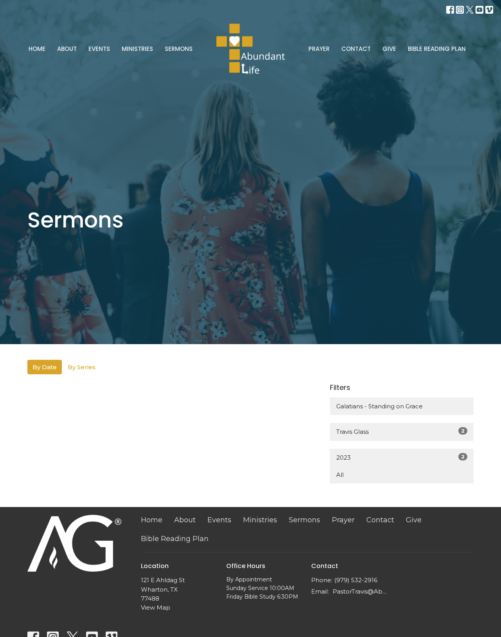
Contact (356, 49)
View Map (155, 607)
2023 (400, 457)
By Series (82, 367)
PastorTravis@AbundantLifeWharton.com (361, 591)
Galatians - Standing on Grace (379, 406)
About (67, 49)
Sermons (179, 49)
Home (37, 49)
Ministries (137, 49)
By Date (44, 367)
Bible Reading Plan (437, 49)
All (340, 474)
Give (389, 49)
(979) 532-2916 (355, 580)
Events (99, 49)
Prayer (319, 49)
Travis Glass (400, 431)
